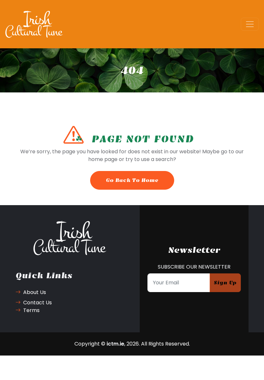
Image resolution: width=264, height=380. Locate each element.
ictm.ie (115, 343)
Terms (31, 310)
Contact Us (37, 302)
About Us (34, 292)
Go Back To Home (132, 180)
